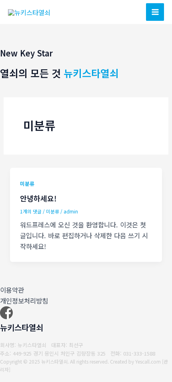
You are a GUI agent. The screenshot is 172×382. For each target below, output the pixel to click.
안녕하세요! (38, 198)
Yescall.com (148, 361)
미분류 (27, 183)
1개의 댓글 (31, 211)
